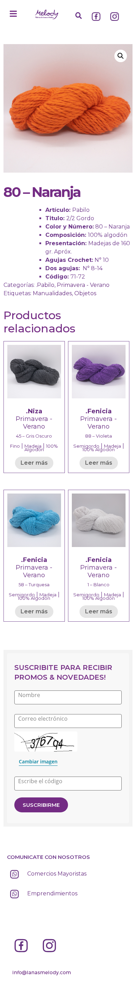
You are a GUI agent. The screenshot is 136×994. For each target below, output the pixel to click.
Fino (15, 446)
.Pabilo (45, 285)
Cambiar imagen (38, 761)
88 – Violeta (98, 436)
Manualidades (52, 293)
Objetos (85, 293)
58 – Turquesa (34, 584)
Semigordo (86, 446)
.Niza (34, 411)
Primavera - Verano (83, 285)
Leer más (34, 462)
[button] (13, 14)
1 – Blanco (98, 584)
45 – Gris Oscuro (34, 436)
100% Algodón (41, 447)
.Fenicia (98, 411)
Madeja (32, 446)
